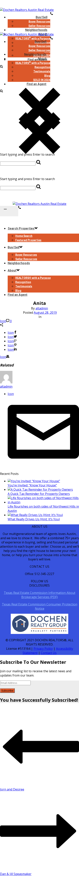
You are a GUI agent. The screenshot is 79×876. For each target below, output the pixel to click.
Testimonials (41, 71)
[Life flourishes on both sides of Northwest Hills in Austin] (43, 502)
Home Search (23, 235)
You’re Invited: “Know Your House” (32, 485)
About (42, 58)
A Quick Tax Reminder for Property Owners (39, 494)
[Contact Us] (19, 208)
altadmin (41, 308)
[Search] (1, 91)
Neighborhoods (35, 54)
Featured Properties (28, 240)
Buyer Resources (39, 21)
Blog (47, 75)
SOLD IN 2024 (41, 79)
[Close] (39, 171)
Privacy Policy (43, 648)
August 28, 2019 (45, 312)
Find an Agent (36, 84)
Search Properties (21, 228)
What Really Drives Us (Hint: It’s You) (34, 519)
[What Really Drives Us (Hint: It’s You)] (35, 515)
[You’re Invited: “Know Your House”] (34, 481)
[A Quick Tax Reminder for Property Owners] (40, 489)
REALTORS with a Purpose (32, 63)
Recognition (42, 67)
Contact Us (49, 653)
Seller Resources (39, 50)
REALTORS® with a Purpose (33, 277)
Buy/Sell (41, 17)
